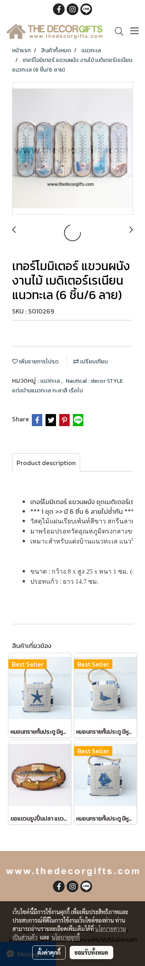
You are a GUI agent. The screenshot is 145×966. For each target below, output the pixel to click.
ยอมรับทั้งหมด (91, 952)
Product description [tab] (46, 463)
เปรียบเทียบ (93, 361)
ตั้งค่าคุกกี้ (48, 952)
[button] (116, 31)
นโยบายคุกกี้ (66, 937)
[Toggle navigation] (134, 31)
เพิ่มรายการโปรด (38, 361)
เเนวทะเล (50, 381)
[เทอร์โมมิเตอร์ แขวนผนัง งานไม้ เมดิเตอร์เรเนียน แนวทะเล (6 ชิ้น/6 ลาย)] (72, 148)
